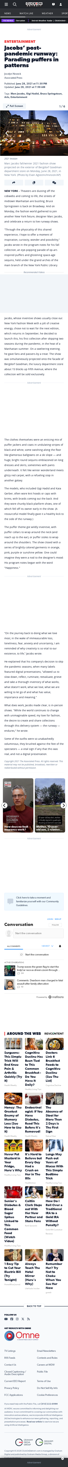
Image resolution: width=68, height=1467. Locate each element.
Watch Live (26, 13)
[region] (34, 959)
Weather (47, 13)
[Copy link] (34, 183)
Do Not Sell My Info (47, 1388)
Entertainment (20, 42)
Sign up (58, 919)
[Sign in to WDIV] (61, 4)
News (7, 13)
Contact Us (10, 1365)
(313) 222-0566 (49, 1404)
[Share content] (13, 183)
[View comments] (54, 183)
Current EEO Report (15, 1381)
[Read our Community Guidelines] (10, 901)
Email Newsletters (46, 1351)
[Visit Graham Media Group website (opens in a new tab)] (24, 1442)
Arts (6, 97)
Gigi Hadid (32, 93)
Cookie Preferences (47, 1395)
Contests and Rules (47, 1358)
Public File (42, 1372)
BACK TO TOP (34, 1306)
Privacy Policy (11, 1388)
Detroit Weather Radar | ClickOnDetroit (41, 20)
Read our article (34, 1422)
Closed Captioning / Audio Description (15, 1373)
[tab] (13, 946)
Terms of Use (44, 1381)
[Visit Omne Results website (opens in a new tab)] (34, 1336)
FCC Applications (13, 1395)
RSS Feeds (9, 1358)
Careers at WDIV (46, 1365)
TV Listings (10, 1351)
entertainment (19, 97)
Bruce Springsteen (51, 93)
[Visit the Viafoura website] (56, 997)
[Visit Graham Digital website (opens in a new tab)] (44, 1442)
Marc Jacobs (18, 93)
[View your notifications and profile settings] (60, 946)
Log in (50, 919)
